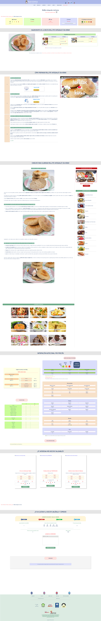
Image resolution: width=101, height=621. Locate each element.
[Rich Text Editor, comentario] (50, 541)
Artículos (38, 5)
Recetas (49, 5)
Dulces (86, 232)
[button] (43, 536)
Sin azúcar (86, 254)
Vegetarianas (87, 248)
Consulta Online (59, 5)
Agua (77, 38)
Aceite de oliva (49, 41)
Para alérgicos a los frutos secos (90, 221)
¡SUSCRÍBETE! (86, 185)
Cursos (53, 5)
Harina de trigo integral (51, 38)
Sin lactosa (86, 216)
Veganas (86, 243)
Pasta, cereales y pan (10, 16)
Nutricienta (68, 21)
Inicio (34, 5)
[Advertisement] (50, 60)
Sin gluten (86, 211)
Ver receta (25, 486)
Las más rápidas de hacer (89, 205)
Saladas (86, 227)
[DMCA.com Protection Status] (43, 607)
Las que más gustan (88, 200)
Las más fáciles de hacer (89, 194)
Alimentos (43, 5)
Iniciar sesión (65, 5)
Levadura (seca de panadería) (80, 41)
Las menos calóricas (88, 237)
